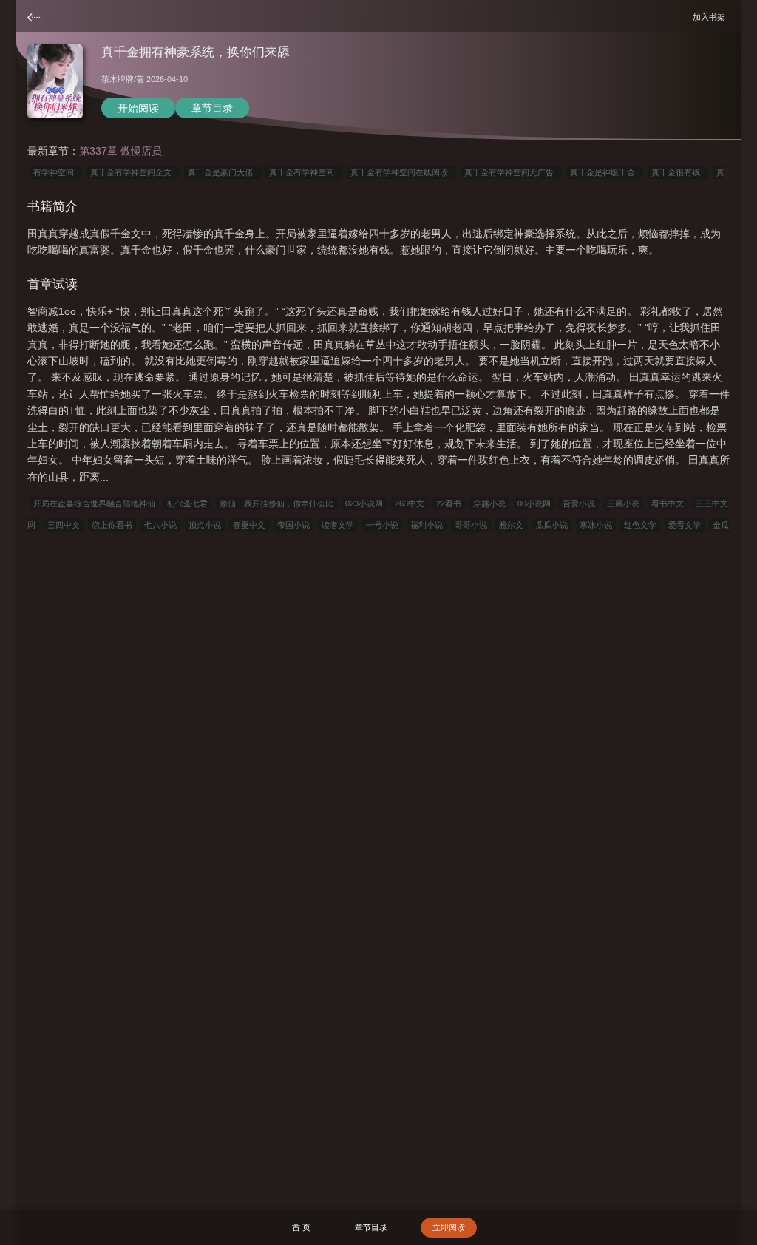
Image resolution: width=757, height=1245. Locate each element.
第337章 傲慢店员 (120, 151)
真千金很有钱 (678, 172)
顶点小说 (205, 524)
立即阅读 (448, 1227)
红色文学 (640, 524)
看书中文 (667, 503)
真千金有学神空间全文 (133, 172)
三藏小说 (623, 503)
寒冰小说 (596, 524)
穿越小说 (489, 503)
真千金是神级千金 (604, 172)
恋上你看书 (112, 524)
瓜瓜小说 (551, 524)
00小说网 (534, 503)
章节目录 (212, 108)
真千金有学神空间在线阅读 (401, 172)
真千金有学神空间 (304, 172)
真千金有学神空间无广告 (511, 172)
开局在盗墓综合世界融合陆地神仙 (94, 503)
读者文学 (338, 524)
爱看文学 (684, 524)
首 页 (301, 1227)
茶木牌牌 (117, 79)
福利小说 (426, 524)
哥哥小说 (471, 524)
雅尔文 (511, 524)
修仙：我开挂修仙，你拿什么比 (276, 503)
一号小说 (382, 524)
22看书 (448, 503)
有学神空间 (55, 172)
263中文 (409, 503)
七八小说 (160, 524)
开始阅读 (138, 108)
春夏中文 (249, 524)
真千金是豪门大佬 (222, 172)
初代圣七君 (187, 503)
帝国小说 (293, 524)
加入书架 (711, 17)
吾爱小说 (579, 503)
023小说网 (364, 503)
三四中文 (63, 524)
